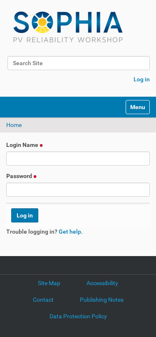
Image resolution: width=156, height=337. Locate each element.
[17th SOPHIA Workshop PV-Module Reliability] (68, 27)
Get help (70, 231)
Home (14, 125)
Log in (142, 79)
